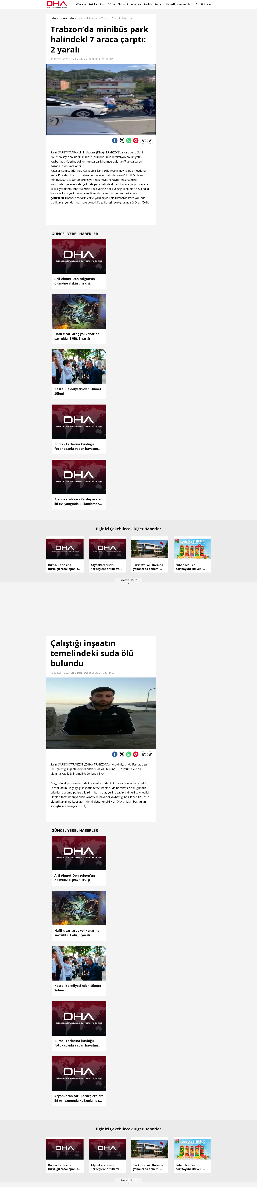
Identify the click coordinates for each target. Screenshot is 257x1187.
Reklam (159, 4)
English (148, 4)
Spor (102, 4)
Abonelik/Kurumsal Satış (179, 4)
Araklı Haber (89, 18)
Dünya (111, 4)
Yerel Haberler (70, 18)
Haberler (55, 18)
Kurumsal (136, 4)
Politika (93, 4)
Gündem (81, 4)
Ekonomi (123, 4)
